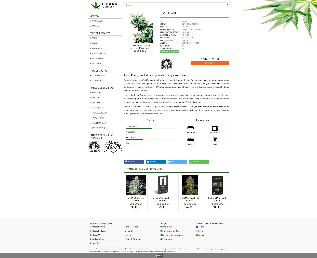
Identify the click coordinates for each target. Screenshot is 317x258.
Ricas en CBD (97, 64)
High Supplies (97, 103)
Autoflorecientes (99, 53)
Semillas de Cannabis (97, 227)
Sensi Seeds (96, 93)
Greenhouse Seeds (99, 123)
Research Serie (95, 243)
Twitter (200, 231)
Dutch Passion (98, 108)
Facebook (201, 227)
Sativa (94, 38)
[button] (134, 162)
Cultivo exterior (98, 76)
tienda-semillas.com (106, 249)
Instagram (201, 235)
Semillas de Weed (96, 235)
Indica (94, 43)
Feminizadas (97, 21)
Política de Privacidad (132, 239)
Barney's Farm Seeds (100, 128)
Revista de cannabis (132, 227)
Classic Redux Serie (97, 239)
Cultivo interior (98, 81)
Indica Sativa (97, 48)
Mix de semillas (98, 58)
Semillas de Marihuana (98, 231)
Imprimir (128, 235)
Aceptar (159, 256)
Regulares (96, 26)
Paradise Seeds (98, 118)
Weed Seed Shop (98, 98)
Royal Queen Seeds (99, 113)
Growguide (129, 231)
